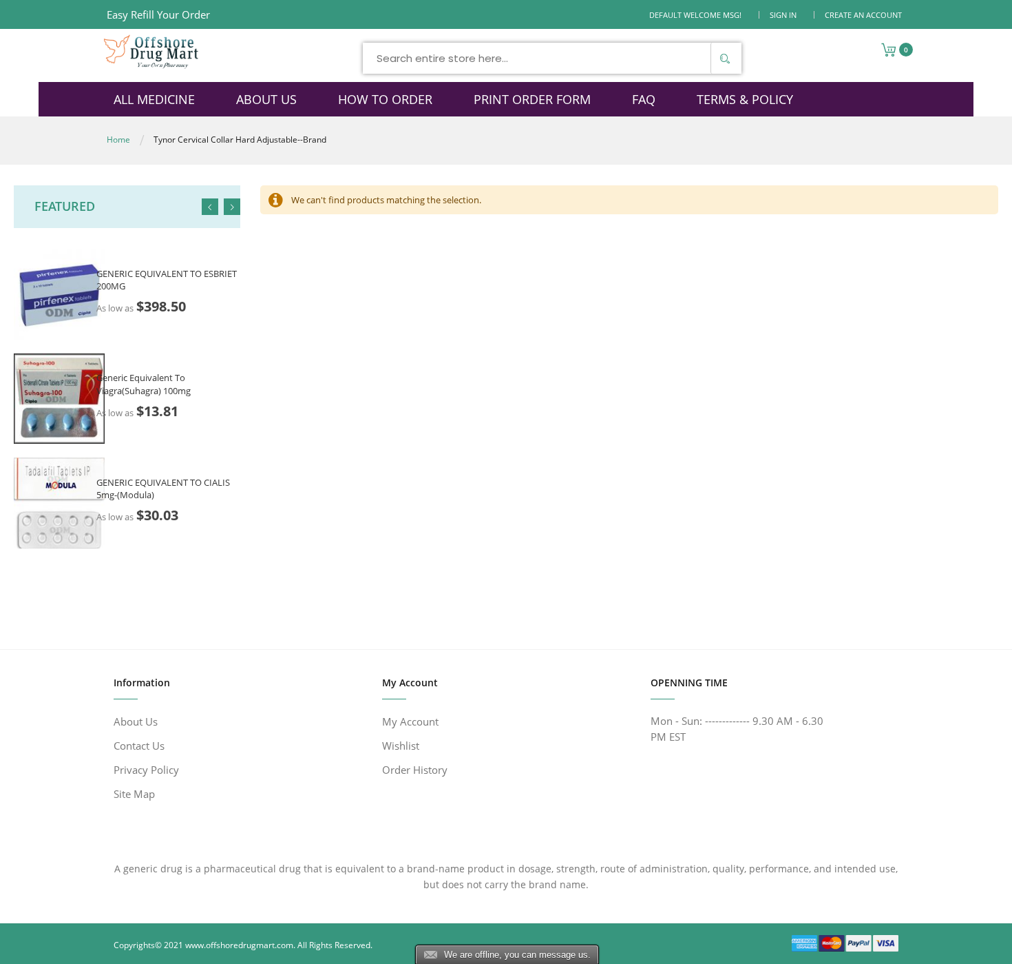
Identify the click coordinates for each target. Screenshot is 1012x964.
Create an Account (863, 15)
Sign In (783, 15)
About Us (136, 721)
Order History (414, 770)
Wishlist (400, 745)
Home (118, 139)
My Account (410, 721)
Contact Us (139, 745)
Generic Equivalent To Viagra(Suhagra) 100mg (143, 383)
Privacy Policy (146, 770)
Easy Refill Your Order (158, 14)
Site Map (134, 794)
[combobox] (552, 58)
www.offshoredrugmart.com (239, 945)
